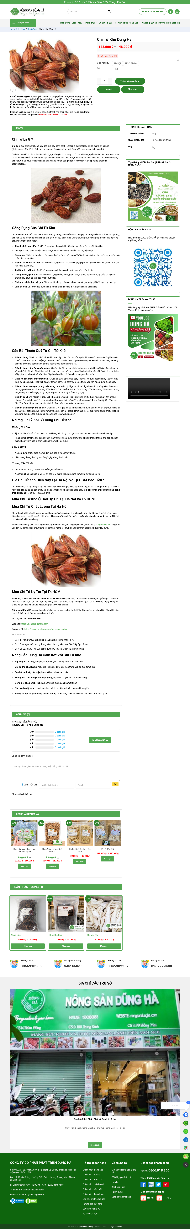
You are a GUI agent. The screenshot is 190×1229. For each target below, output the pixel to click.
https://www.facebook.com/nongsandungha (45, 629)
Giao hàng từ (103, 63)
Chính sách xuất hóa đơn (94, 1184)
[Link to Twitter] (159, 1184)
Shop (23, 29)
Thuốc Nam (32, 29)
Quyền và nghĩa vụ (91, 1208)
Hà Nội (155, 140)
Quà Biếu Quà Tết (107, 23)
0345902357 (118, 966)
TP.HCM (167, 1197)
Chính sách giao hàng (93, 1169)
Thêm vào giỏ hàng (130, 81)
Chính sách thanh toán (93, 1194)
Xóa (178, 60)
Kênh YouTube (118, 1187)
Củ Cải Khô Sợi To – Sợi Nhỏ (80, 850)
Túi (98, 68)
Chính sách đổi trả (91, 1174)
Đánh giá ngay (100, 740)
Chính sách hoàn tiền (92, 1179)
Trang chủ (14, 29)
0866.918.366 (159, 1170)
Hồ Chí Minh (165, 140)
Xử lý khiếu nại (90, 1213)
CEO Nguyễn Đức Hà (121, 1177)
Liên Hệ (176, 23)
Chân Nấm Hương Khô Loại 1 (52, 850)
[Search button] (109, 11)
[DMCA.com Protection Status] (31, 1201)
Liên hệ (115, 1182)
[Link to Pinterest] (166, 1184)
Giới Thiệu (77, 23)
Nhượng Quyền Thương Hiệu (156, 23)
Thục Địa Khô (55, 935)
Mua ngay (24, 866)
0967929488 (161, 966)
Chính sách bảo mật (92, 1189)
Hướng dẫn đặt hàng (92, 1204)
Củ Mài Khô (92, 935)
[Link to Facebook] (143, 1184)
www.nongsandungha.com (31, 1194)
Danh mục (90, 23)
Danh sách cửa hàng (121, 1196)
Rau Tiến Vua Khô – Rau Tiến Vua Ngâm (24, 850)
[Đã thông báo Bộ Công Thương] (17, 1201)
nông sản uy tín (103, 524)
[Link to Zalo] (151, 1184)
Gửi (115, 784)
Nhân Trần (16, 935)
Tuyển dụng (117, 1192)
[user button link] (170, 11)
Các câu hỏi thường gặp (94, 1199)
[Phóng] (13, 90)
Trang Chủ (65, 23)
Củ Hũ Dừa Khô (107, 849)
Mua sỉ (109, 89)
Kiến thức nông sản (128, 23)
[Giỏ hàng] (177, 11)
